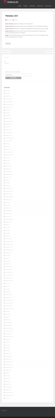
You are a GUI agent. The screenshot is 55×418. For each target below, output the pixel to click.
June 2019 (8, 227)
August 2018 (8, 252)
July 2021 (8, 180)
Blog (5, 61)
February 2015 (9, 356)
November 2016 (9, 303)
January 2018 (9, 269)
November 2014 (9, 361)
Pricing (19, 6)
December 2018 (9, 241)
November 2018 (9, 244)
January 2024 (9, 135)
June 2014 (8, 375)
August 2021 (8, 177)
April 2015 (8, 350)
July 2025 (8, 110)
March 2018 (8, 264)
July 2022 (8, 157)
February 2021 (9, 188)
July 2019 (8, 224)
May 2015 (8, 347)
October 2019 (9, 216)
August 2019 (8, 222)
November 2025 (9, 104)
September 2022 (9, 155)
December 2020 (9, 191)
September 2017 (9, 280)
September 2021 (9, 174)
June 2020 (8, 202)
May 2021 (8, 182)
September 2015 (9, 336)
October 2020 (9, 194)
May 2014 (8, 378)
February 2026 (9, 99)
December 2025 (9, 101)
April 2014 (8, 381)
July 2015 (8, 342)
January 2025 (9, 118)
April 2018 (8, 261)
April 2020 (8, 205)
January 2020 (9, 213)
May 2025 (8, 113)
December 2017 (9, 272)
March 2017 (8, 292)
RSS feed (6, 57)
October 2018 (9, 247)
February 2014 (9, 387)
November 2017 (9, 275)
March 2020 (8, 208)
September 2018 (9, 250)
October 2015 (9, 333)
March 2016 (8, 319)
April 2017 (8, 289)
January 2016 (9, 325)
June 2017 (8, 283)
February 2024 (9, 132)
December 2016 (9, 300)
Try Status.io (48, 6)
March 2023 (8, 149)
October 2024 (9, 124)
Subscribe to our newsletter (12, 71)
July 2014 (8, 373)
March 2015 (8, 353)
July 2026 (8, 90)
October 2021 (9, 171)
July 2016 (8, 311)
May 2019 (8, 230)
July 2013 (8, 398)
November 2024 (9, 121)
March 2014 (8, 384)
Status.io (15, 20)
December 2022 (9, 152)
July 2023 (8, 143)
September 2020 (9, 196)
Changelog (8, 43)
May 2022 (8, 160)
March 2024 (8, 129)
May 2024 (8, 127)
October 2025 (9, 107)
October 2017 (9, 278)
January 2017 (9, 297)
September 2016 (9, 308)
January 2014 (9, 389)
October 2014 (9, 364)
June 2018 (8, 255)
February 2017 (9, 294)
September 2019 (9, 219)
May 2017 (8, 286)
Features (25, 6)
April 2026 (8, 93)
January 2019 (9, 238)
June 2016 (8, 314)
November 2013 (9, 392)
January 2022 (9, 168)
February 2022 (9, 166)
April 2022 (8, 163)
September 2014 (9, 367)
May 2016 (8, 317)
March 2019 (8, 236)
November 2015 (9, 331)
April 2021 (8, 185)
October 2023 (9, 141)
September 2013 (9, 395)
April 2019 (8, 233)
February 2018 (9, 266)
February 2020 (9, 210)
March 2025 (8, 115)
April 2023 (8, 146)
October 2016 (9, 306)
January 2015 (9, 359)
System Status (40, 6)
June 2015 (8, 345)
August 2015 (8, 339)
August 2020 (8, 199)
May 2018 (8, 258)
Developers (32, 6)
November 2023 (9, 138)
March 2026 (8, 96)
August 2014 (8, 370)
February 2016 (9, 322)
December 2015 (9, 328)
